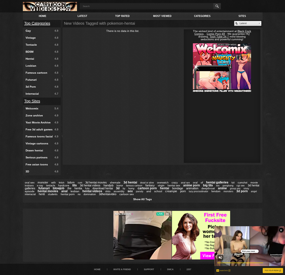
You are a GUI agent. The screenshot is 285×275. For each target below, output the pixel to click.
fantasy (150, 185)
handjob (108, 185)
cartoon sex (126, 194)
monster (43, 182)
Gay (42, 30)
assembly (119, 191)
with (53, 182)
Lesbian (42, 65)
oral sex (30, 182)
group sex (235, 188)
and (148, 191)
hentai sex (174, 185)
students (53, 194)
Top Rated (122, 16)
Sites (242, 16)
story (246, 188)
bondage (177, 188)
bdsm (71, 182)
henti (42, 194)
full (233, 182)
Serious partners (42, 157)
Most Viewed (162, 16)
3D (42, 171)
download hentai (102, 188)
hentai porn (68, 194)
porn (183, 191)
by (124, 188)
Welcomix (42, 108)
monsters (228, 191)
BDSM (42, 51)
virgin (161, 185)
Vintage (42, 37)
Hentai (42, 58)
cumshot (242, 182)
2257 (189, 269)
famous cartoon (134, 185)
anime (222, 188)
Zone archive (42, 115)
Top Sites (32, 101)
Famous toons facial (42, 136)
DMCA (170, 269)
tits (74, 185)
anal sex (185, 182)
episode (30, 191)
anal (64, 191)
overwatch (162, 182)
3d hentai (130, 182)
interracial (30, 194)
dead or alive (147, 182)
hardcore (63, 185)
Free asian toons (42, 164)
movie (254, 182)
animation (192, 188)
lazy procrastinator (198, 191)
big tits (208, 185)
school (158, 191)
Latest (82, 16)
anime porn (191, 185)
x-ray (40, 185)
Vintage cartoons (42, 143)
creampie (171, 191)
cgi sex (241, 185)
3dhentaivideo (107, 194)
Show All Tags (142, 199)
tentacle (50, 185)
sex (130, 191)
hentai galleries (217, 182)
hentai (164, 188)
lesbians (29, 185)
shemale (115, 182)
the (69, 188)
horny (131, 188)
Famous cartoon (42, 72)
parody (139, 191)
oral (195, 182)
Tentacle (42, 44)
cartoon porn (147, 188)
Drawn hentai (42, 150)
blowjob (58, 188)
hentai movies (48, 191)
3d (118, 188)
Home (42, 16)
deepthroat (208, 188)
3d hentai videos (90, 185)
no (79, 194)
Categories (202, 16)
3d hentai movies (96, 182)
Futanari (42, 79)
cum (80, 182)
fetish (61, 182)
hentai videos (92, 191)
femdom (215, 191)
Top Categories (37, 23)
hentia (78, 188)
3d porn (242, 191)
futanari (44, 188)
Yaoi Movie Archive (42, 122)
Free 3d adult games (42, 129)
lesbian (75, 191)
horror (120, 185)
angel (254, 191)
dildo (108, 191)
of (202, 182)
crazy (175, 182)
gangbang (228, 185)
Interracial (42, 93)
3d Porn (42, 86)
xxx (217, 185)
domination (90, 194)
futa (87, 188)
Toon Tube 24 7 (219, 36)
